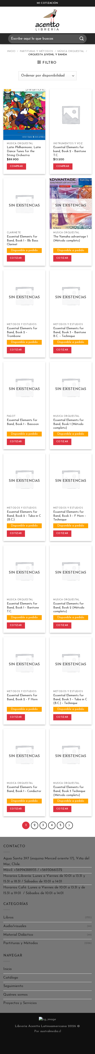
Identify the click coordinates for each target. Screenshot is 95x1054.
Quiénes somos (15, 995)
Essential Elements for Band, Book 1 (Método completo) (68, 424)
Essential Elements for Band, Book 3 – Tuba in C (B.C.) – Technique (70, 699)
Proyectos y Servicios (20, 1003)
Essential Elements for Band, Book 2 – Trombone (22, 332)
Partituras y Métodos (36, 51)
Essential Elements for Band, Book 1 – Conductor (24, 789)
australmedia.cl (50, 1031)
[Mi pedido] (78, 20)
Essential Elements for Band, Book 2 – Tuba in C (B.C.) (24, 516)
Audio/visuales (14, 926)
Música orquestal (70, 51)
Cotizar (16, 258)
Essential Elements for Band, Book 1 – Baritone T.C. (23, 607)
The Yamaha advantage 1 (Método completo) (70, 238)
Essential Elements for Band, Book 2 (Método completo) (68, 607)
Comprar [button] (16, 166)
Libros (8, 917)
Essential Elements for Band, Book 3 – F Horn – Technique (69, 516)
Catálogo (10, 977)
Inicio (11, 51)
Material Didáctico (18, 935)
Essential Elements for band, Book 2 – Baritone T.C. (69, 151)
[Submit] (81, 38)
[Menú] (7, 19)
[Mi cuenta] (89, 20)
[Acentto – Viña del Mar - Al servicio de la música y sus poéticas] (47, 20)
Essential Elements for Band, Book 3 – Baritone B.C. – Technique (69, 332)
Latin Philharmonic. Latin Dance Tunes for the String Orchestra (24, 151)
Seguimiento (13, 986)
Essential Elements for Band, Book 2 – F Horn (22, 697)
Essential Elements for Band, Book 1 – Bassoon (23, 422)
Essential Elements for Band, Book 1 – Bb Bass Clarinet (22, 240)
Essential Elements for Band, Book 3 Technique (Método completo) (69, 791)
